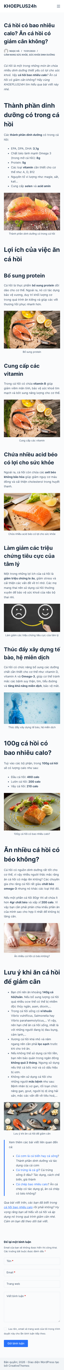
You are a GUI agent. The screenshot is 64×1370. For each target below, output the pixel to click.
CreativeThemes (19, 1365)
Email (11, 1272)
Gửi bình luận (15, 1343)
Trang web (13, 1283)
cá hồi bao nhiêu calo (18, 1207)
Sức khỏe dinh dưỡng (42, 54)
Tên (10, 1261)
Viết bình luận (16, 1296)
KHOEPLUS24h (20, 6)
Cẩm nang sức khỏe (16, 54)
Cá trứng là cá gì (27, 1170)
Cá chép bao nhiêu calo (32, 1184)
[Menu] (58, 6)
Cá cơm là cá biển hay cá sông (37, 1156)
